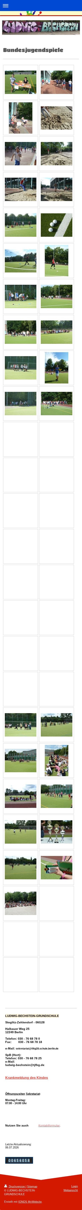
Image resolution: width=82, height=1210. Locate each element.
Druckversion (17, 1186)
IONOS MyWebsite (30, 1201)
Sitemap (32, 1186)
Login (74, 1186)
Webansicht (70, 1190)
